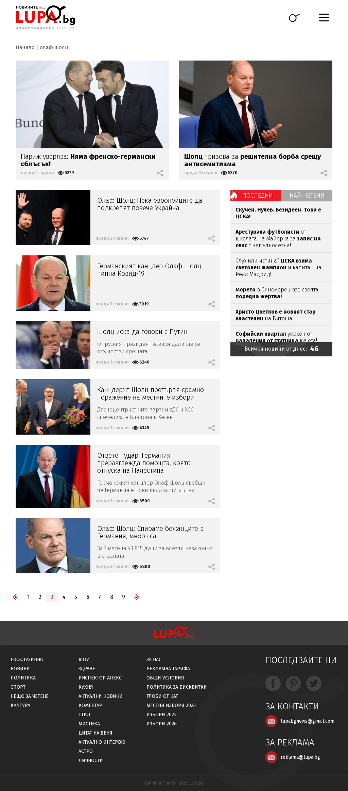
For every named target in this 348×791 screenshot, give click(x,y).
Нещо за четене (30, 696)
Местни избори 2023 (171, 705)
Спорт (18, 687)
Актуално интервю (102, 742)
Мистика (89, 724)
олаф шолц (54, 47)
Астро (86, 751)
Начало (25, 47)
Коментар (90, 705)
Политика (23, 678)
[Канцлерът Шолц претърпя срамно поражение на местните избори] (53, 407)
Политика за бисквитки (176, 687)
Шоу (84, 659)
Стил (84, 715)
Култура (20, 705)
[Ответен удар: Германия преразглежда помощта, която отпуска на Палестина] (53, 476)
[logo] (45, 17)
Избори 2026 (161, 724)
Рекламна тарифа (168, 669)
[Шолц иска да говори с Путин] (53, 345)
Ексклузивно (27, 659)
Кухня (86, 687)
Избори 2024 (161, 715)
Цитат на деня (95, 733)
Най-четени (307, 195)
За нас (153, 659)
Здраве (87, 669)
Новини (20, 669)
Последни (257, 195)
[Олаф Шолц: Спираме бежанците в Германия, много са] (53, 545)
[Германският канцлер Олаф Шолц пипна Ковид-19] (53, 283)
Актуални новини (101, 696)
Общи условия (165, 678)
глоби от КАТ (162, 696)
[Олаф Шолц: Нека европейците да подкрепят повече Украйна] (53, 217)
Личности (91, 760)
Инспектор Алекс (100, 678)
